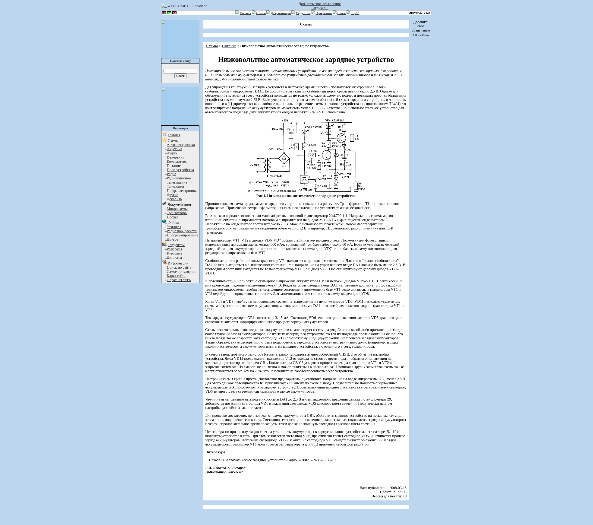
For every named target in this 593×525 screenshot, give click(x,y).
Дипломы (174, 257)
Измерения (175, 157)
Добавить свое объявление (320, 4)
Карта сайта (176, 276)
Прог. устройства (180, 170)
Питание (174, 166)
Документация (281, 13)
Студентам (303, 13)
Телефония (175, 186)
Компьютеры (177, 161)
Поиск (341, 13)
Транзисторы (177, 213)
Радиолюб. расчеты (182, 231)
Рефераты (174, 249)
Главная (245, 13)
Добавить (174, 199)
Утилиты (174, 227)
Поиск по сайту (179, 267)
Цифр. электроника (182, 191)
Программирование (182, 235)
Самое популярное (181, 272)
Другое (172, 239)
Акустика (174, 149)
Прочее (172, 217)
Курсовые (174, 253)
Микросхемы (177, 209)
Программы (323, 13)
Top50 (355, 13)
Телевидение (177, 182)
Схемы (261, 13)
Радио (171, 174)
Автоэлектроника (181, 145)
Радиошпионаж (179, 178)
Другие (172, 195)
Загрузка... (320, 8)
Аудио (172, 153)
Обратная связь (179, 280)
